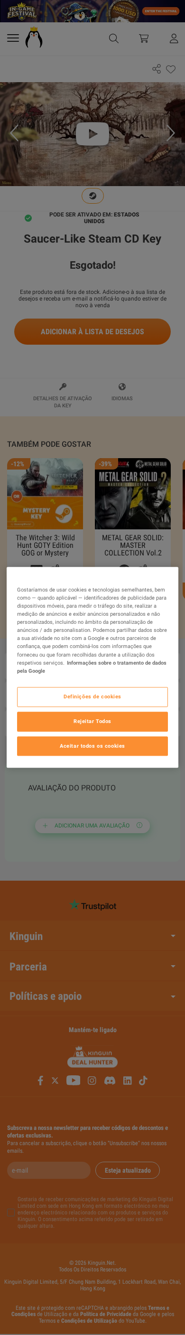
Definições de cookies (92, 696)
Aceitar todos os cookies (92, 746)
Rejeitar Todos (92, 721)
